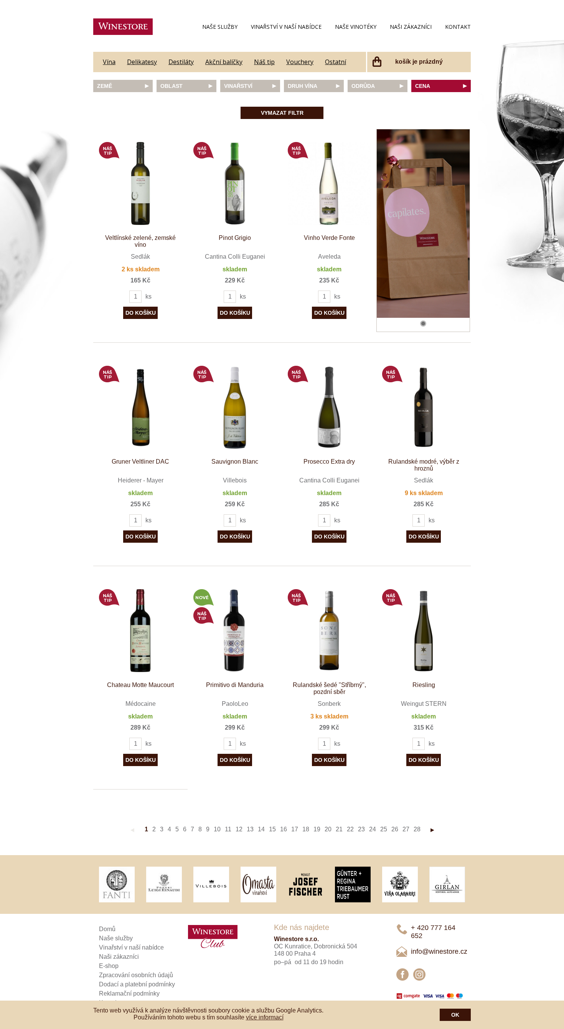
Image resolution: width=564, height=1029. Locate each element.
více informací (265, 1017)
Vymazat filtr (282, 113)
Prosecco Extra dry (329, 461)
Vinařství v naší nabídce (286, 26)
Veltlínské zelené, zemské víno (140, 241)
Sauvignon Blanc (234, 461)
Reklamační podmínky (129, 993)
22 (350, 829)
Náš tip (264, 62)
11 (228, 829)
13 (250, 829)
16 (283, 829)
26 (394, 829)
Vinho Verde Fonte (329, 238)
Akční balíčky (223, 62)
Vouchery (299, 62)
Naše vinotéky (355, 26)
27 (405, 829)
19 (316, 829)
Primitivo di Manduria (235, 685)
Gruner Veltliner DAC (140, 461)
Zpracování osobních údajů (136, 975)
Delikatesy (142, 62)
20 (328, 829)
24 (372, 829)
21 (339, 829)
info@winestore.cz (439, 951)
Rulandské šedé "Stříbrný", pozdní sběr (329, 688)
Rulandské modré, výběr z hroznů (423, 465)
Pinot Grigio (235, 238)
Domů (107, 929)
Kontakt (458, 26)
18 (305, 829)
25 (383, 829)
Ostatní (335, 62)
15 (272, 829)
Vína (109, 62)
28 (417, 829)
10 (217, 829)
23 (361, 829)
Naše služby (219, 26)
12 (239, 829)
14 (261, 829)
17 (294, 829)
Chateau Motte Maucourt (140, 685)
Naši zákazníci (411, 26)
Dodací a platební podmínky (137, 984)
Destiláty (181, 62)
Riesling (423, 685)
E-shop (109, 966)
